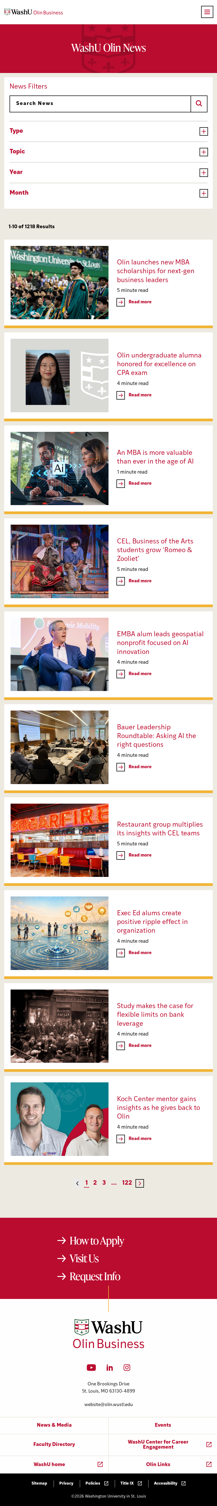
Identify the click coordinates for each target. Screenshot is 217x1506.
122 (127, 1183)
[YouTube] (91, 1369)
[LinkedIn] (110, 1369)
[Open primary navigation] (207, 11)
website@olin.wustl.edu (108, 1405)
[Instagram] (127, 1369)
